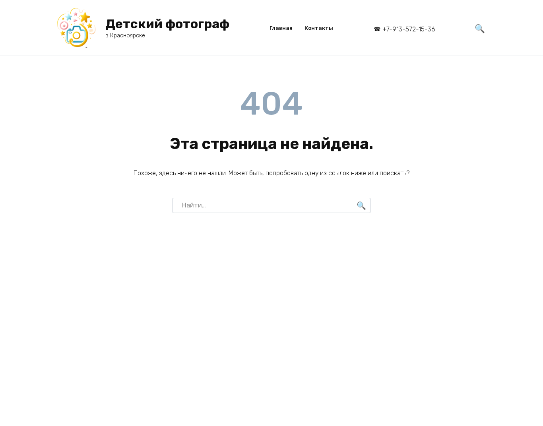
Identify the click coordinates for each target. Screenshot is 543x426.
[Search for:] (271, 205)
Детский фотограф (167, 23)
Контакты (318, 28)
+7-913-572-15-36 (408, 29)
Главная (281, 28)
